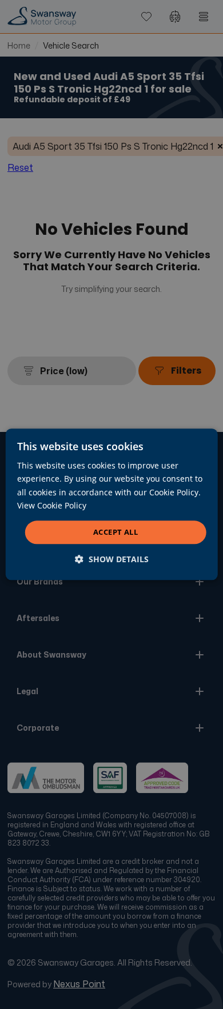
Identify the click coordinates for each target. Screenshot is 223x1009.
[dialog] (112, 504)
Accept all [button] (115, 532)
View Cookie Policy (51, 505)
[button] (112, 559)
